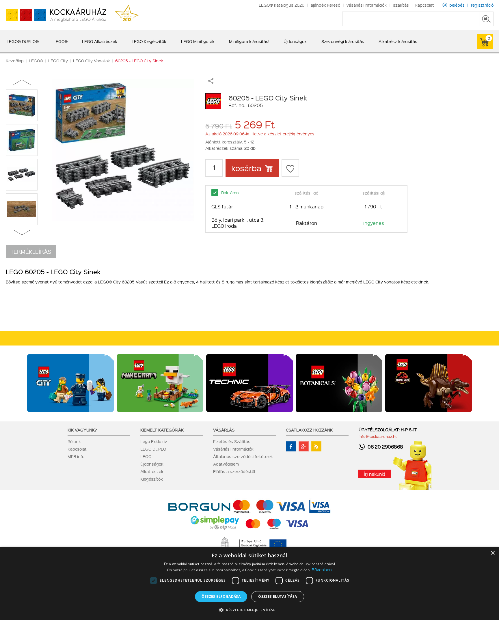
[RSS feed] (316, 446)
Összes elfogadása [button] (221, 596)
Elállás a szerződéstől (234, 471)
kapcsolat (424, 5)
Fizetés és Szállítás (231, 441)
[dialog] (249, 583)
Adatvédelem (226, 464)
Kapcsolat (77, 449)
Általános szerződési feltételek (243, 456)
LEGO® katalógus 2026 (281, 5)
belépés (457, 5)
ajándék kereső (325, 5)
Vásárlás (223, 429)
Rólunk (74, 441)
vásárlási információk (367, 5)
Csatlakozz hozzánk (309, 429)
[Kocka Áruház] (53, 15)
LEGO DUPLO (153, 449)
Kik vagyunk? (82, 429)
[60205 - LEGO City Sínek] (123, 150)
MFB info (76, 456)
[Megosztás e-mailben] (210, 82)
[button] (249, 609)
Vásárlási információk (233, 449)
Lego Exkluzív (153, 441)
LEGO (145, 456)
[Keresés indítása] (486, 19)
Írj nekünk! (374, 474)
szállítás (401, 5)
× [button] (492, 553)
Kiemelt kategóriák (162, 429)
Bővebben (322, 569)
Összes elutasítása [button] (277, 596)
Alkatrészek (151, 471)
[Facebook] (291, 446)
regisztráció (482, 5)
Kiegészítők (151, 479)
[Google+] (304, 446)
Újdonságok (151, 464)
